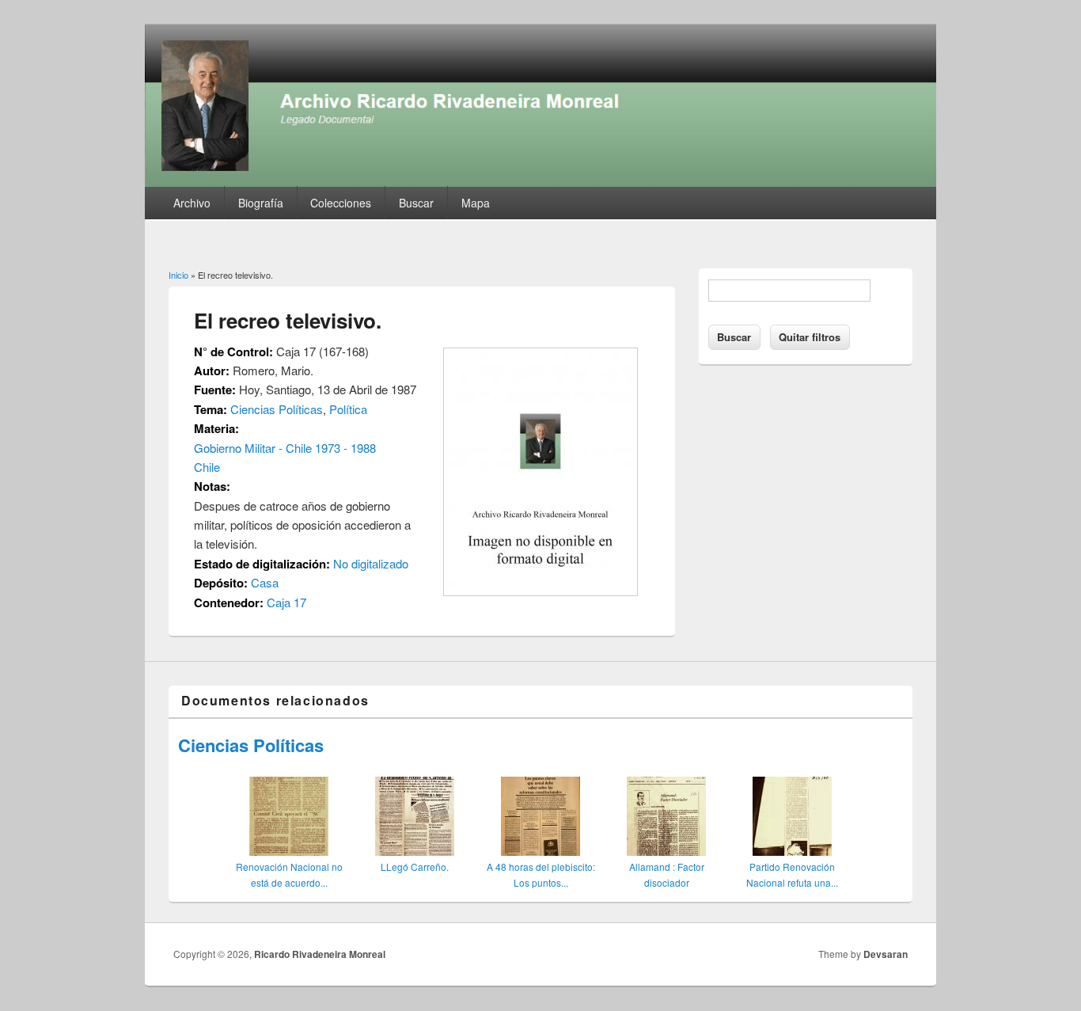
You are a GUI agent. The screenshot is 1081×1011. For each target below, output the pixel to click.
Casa (265, 582)
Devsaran (885, 954)
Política (348, 409)
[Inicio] (540, 181)
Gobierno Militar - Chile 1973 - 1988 (285, 447)
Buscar (416, 203)
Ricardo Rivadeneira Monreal (319, 954)
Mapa (475, 203)
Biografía (260, 203)
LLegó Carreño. (415, 866)
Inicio (178, 274)
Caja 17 (286, 602)
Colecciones (340, 203)
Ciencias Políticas (276, 409)
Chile (207, 466)
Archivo (192, 203)
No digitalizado (370, 563)
